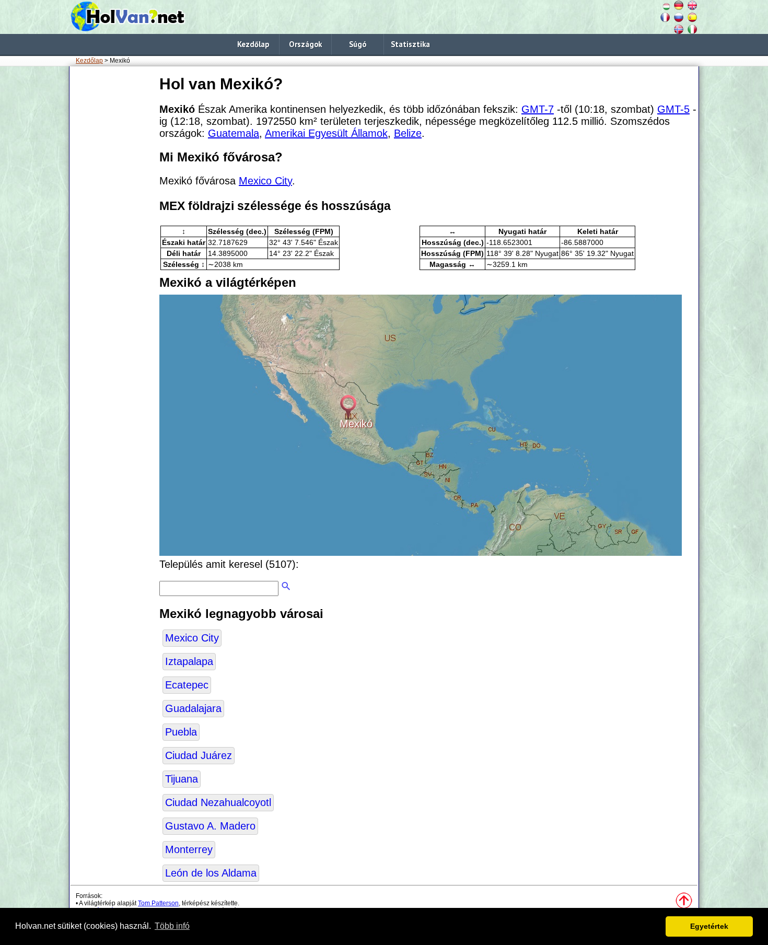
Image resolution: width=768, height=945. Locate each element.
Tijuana (181, 779)
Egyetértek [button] (709, 926)
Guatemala (233, 133)
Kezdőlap (253, 44)
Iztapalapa (189, 661)
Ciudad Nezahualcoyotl (218, 802)
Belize (408, 133)
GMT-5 (673, 109)
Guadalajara (193, 708)
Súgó (357, 44)
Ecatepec (186, 685)
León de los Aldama (211, 873)
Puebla (181, 732)
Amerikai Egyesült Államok (326, 133)
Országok (305, 44)
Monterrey (189, 849)
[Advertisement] (112, 229)
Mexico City (265, 180)
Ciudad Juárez (198, 755)
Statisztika (410, 44)
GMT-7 (537, 109)
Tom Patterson (158, 903)
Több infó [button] (172, 925)
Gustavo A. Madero (210, 826)
